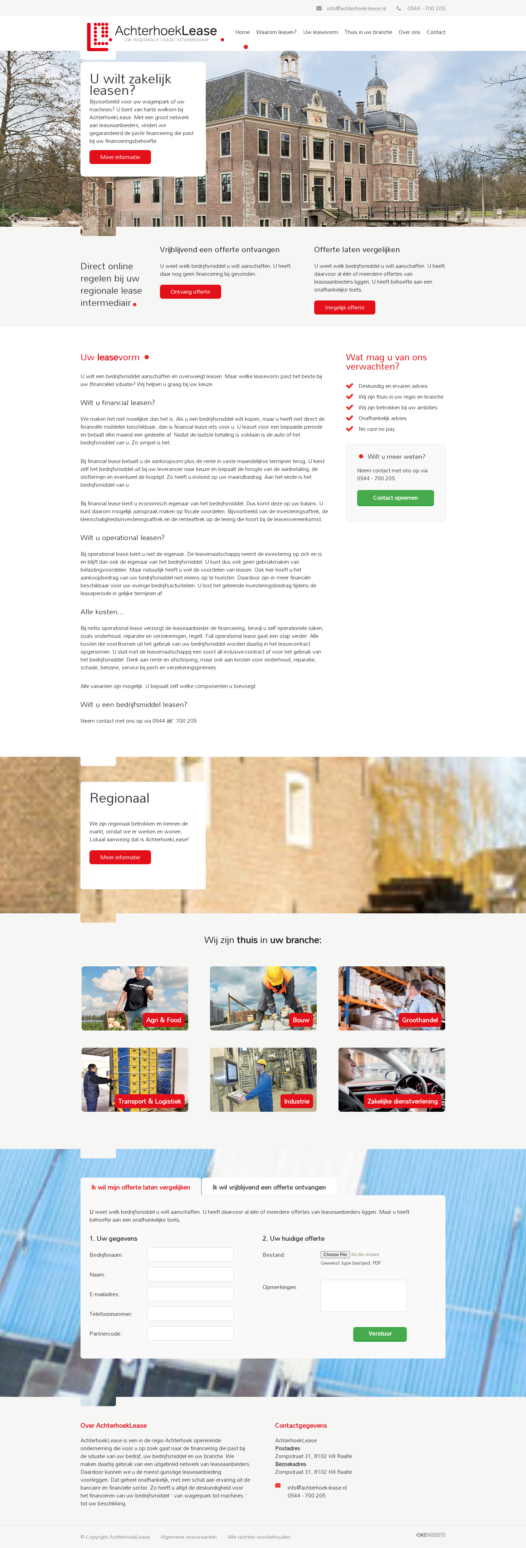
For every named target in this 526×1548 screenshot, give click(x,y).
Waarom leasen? (276, 33)
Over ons (409, 33)
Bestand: (274, 1253)
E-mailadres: (104, 1293)
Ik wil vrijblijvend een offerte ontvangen (269, 1187)
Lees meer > (166, 1019)
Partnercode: (105, 1332)
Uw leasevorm (320, 33)
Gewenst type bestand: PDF (351, 1263)
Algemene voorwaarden (189, 1537)
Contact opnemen (395, 497)
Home (242, 33)
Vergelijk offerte (345, 307)
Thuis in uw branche (368, 33)
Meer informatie (120, 157)
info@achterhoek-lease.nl (356, 8)
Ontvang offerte (190, 291)
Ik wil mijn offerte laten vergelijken (140, 1187)
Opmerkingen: (280, 1285)
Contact (436, 33)
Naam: (97, 1273)
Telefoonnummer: (111, 1312)
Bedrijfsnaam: (106, 1253)
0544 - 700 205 (426, 8)
